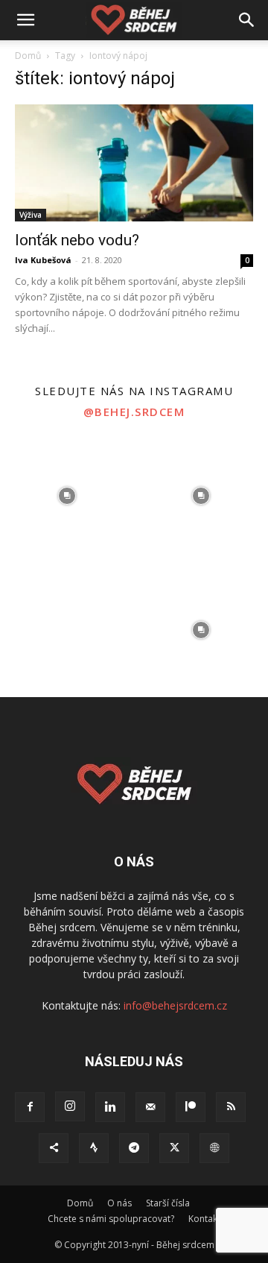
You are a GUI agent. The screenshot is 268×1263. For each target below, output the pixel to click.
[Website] (214, 1148)
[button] (25, 20)
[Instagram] (70, 1106)
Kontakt (204, 1218)
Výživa (30, 215)
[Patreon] (190, 1107)
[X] (174, 1148)
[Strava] (94, 1148)
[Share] (53, 1148)
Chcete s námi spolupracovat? (111, 1218)
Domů (28, 55)
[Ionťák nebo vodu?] (134, 162)
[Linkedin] (110, 1107)
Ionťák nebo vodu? (77, 240)
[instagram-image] (67, 496)
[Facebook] (30, 1107)
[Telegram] (134, 1148)
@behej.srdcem (134, 411)
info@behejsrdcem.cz (175, 1005)
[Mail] (150, 1107)
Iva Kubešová (43, 259)
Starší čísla (168, 1203)
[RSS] (231, 1107)
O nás (119, 1203)
